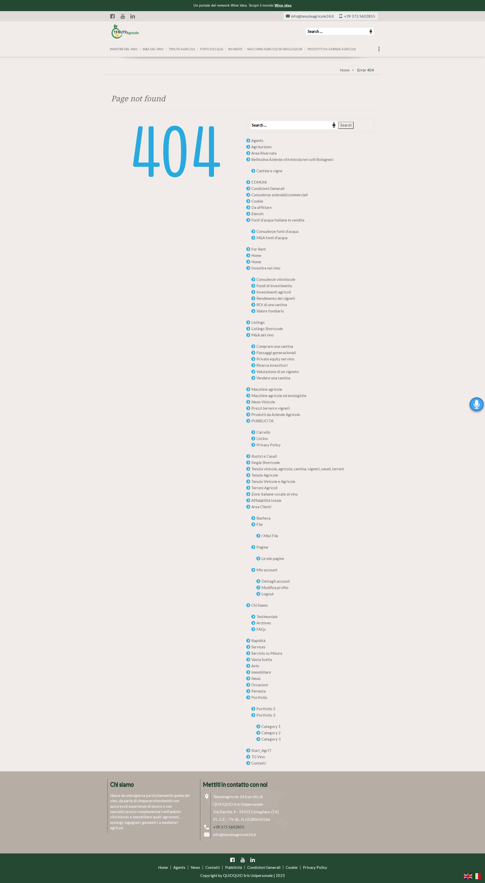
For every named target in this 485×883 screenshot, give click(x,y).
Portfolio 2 (265, 708)
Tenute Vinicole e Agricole (273, 481)
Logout (267, 594)
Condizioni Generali (267, 188)
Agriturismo (261, 146)
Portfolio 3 (265, 715)
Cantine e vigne (269, 170)
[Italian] (477, 875)
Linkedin (132, 16)
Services (258, 647)
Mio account (266, 570)
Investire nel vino (124, 49)
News (256, 678)
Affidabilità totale (266, 500)
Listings (258, 322)
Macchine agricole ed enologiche (278, 395)
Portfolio (259, 697)
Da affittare (261, 207)
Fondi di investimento (274, 285)
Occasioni (259, 684)
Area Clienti (261, 506)
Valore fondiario (270, 311)
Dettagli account (275, 581)
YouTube (122, 16)
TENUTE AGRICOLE (182, 49)
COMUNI (259, 182)
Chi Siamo (259, 605)
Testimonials (267, 616)
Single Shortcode (265, 462)
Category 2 (271, 732)
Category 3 (271, 739)
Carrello (263, 432)
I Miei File (269, 535)
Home (345, 70)
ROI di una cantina (271, 304)
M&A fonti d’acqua (271, 237)
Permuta (258, 691)
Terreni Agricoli (264, 487)
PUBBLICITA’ (262, 421)
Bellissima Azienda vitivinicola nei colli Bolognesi (292, 159)
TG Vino (258, 756)
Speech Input (371, 31)
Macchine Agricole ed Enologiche (274, 49)
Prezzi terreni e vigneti (270, 408)
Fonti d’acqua (211, 49)
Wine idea (283, 5)
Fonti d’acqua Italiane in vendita (277, 220)
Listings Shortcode (267, 328)
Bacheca (263, 518)
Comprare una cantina (274, 346)
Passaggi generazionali (276, 352)
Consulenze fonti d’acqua (277, 231)
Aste (255, 666)
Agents (257, 140)
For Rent (258, 249)
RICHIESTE (235, 49)
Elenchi (257, 213)
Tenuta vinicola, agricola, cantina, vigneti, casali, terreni (297, 469)
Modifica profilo (274, 587)
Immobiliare (261, 672)
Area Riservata (264, 153)
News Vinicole (263, 402)
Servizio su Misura (266, 653)
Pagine (262, 547)
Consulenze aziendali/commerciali (279, 194)
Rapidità (258, 640)
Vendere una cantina (273, 378)
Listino (262, 438)
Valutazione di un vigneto (277, 371)
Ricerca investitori (271, 365)
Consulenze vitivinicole (275, 279)
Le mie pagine (272, 558)
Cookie (257, 201)
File (259, 524)
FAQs (261, 629)
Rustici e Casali (264, 456)
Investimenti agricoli (273, 292)
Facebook (112, 16)
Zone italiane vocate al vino (274, 494)
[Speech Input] (340, 31)
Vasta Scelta (261, 659)
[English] (468, 875)
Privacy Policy (268, 445)
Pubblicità (233, 867)
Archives (263, 623)
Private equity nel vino (275, 359)
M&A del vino (153, 49)
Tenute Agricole (264, 475)
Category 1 (271, 726)
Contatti (258, 763)
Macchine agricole (266, 389)
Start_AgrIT (261, 750)
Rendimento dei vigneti (275, 298)
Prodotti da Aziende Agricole (331, 49)
